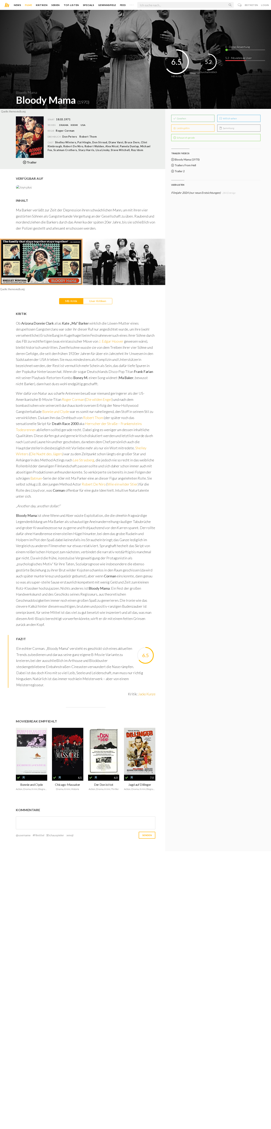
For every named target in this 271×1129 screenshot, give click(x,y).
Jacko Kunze (146, 694)
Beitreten (251, 5)
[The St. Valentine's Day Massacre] (67, 751)
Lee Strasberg (83, 460)
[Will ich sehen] (23, 778)
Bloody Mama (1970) (187, 159)
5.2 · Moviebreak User (238, 58)
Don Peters (69, 136)
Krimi (74, 125)
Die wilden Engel (99, 399)
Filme (28, 5)
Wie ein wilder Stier (122, 484)
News (17, 5)
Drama (63, 125)
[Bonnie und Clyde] (31, 751)
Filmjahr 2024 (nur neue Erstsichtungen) (196, 192)
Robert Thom (88, 136)
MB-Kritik (71, 301)
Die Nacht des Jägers (46, 454)
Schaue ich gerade (185, 137)
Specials (88, 5)
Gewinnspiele (107, 5)
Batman (36, 478)
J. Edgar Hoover (111, 341)
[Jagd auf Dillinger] (139, 751)
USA (83, 125)
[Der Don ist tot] (103, 751)
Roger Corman (73, 399)
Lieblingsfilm (183, 128)
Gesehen (181, 118)
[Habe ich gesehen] (18, 778)
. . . (131, 4)
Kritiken (41, 5)
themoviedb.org (17, 111)
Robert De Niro (94, 484)
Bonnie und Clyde (55, 411)
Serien (55, 5)
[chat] (240, 5)
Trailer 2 (179, 171)
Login (265, 5)
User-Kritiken (97, 301)
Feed (123, 5)
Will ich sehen (229, 118)
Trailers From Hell (185, 165)
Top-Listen (71, 5)
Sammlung (228, 128)
